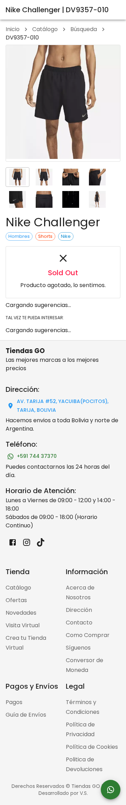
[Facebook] (13, 542)
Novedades (21, 613)
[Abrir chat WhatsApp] (110, 789)
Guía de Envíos (26, 715)
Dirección (79, 610)
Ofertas (16, 600)
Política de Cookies (92, 747)
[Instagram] (27, 542)
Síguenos (78, 648)
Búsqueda (83, 29)
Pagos (14, 702)
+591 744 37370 (37, 456)
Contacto (79, 623)
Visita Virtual (23, 625)
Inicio (13, 29)
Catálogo (45, 29)
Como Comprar (88, 635)
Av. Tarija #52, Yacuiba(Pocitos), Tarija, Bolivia (62, 406)
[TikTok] (41, 542)
